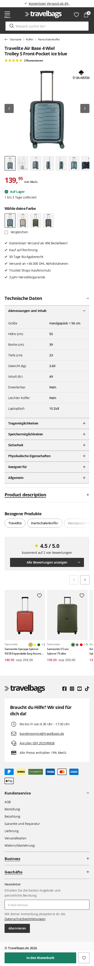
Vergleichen (19, 232)
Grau (77, 644)
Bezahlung (12, 816)
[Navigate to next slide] (84, 579)
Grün (38, 644)
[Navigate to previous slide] (73, 579)
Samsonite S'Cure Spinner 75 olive (57, 651)
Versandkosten (15, 838)
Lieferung (11, 831)
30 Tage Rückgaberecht (49, 3)
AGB (8, 802)
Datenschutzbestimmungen (25, 919)
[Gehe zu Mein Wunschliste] (76, 14)
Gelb (34, 644)
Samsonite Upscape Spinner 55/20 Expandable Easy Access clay (23, 651)
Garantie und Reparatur (22, 823)
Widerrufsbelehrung (20, 845)
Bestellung (12, 809)
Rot (81, 644)
